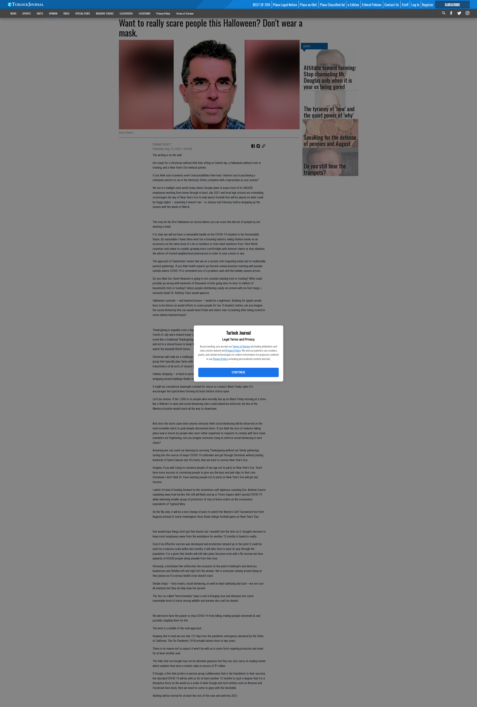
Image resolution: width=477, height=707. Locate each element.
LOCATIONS (144, 13)
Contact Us (391, 4)
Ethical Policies (372, 4)
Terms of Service (241, 346)
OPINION (53, 13)
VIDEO (66, 13)
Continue (238, 372)
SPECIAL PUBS (82, 13)
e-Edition (353, 4)
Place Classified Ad (332, 4)
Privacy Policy (233, 350)
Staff (405, 4)
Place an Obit (308, 4)
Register (427, 4)
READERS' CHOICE (105, 13)
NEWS (13, 13)
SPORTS (26, 13)
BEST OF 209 (261, 4)
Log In (415, 4)
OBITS (40, 13)
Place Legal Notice (285, 4)
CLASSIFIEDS (126, 13)
